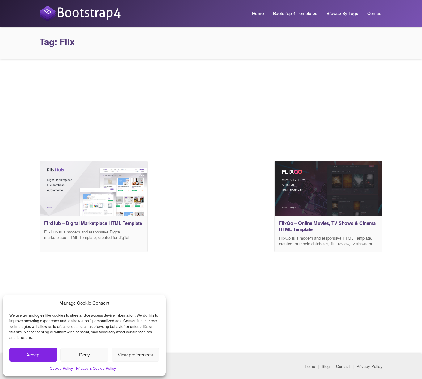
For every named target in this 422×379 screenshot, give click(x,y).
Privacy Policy (369, 366)
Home (258, 13)
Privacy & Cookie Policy (96, 368)
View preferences (135, 354)
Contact (374, 13)
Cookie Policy (61, 368)
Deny (84, 354)
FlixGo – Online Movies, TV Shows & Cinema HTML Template (327, 226)
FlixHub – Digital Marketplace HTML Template (93, 223)
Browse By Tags (342, 13)
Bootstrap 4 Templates (295, 13)
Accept (33, 354)
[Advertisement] (211, 108)
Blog (326, 366)
